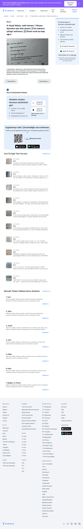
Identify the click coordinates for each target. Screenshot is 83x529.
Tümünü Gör (45, 153)
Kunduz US (6, 415)
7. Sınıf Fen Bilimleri (47, 454)
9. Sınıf (24, 444)
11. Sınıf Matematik (47, 434)
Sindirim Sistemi (46, 505)
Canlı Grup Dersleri (27, 415)
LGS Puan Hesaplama (9, 465)
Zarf (26, 16)
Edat (9, 369)
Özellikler (32, 11)
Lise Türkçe (20, 16)
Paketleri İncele (75, 11)
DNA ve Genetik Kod (48, 497)
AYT (23, 465)
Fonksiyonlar (46, 477)
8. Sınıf (24, 447)
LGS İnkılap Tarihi (47, 445)
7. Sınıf (24, 450)
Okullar (5, 412)
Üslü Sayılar (45, 472)
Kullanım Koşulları (66, 420)
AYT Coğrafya (46, 431)
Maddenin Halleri (47, 502)
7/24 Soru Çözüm (27, 407)
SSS (62, 412)
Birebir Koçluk (26, 412)
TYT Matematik (46, 407)
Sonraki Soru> (44, 81)
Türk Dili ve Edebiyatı (9, 441)
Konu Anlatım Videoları (28, 423)
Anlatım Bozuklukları (48, 511)
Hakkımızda (44, 11)
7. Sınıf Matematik (47, 448)
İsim (9, 297)
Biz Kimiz (63, 407)
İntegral (44, 469)
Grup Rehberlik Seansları (29, 429)
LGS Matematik (46, 437)
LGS (23, 471)
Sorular (12, 16)
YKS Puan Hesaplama (9, 463)
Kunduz (6, 16)
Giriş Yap (53, 11)
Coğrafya (5, 447)
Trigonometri (46, 483)
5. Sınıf (24, 455)
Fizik (4, 433)
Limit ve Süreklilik (47, 464)
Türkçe (5, 444)
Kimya (4, 436)
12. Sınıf (24, 436)
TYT (23, 468)
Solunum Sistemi (47, 508)
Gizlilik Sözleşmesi (69, 59)
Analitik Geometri (47, 486)
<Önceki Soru (10, 81)
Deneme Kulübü (26, 418)
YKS (23, 463)
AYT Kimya (45, 423)
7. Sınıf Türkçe (46, 451)
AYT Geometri (46, 418)
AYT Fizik (44, 420)
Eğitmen (5, 409)
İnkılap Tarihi (6, 453)
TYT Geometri (46, 409)
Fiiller (10, 354)
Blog (62, 409)
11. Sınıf (24, 439)
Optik (43, 494)
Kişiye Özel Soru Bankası (29, 420)
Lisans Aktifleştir (63, 11)
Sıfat (10, 311)
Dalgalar (44, 491)
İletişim (63, 415)
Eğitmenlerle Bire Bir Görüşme (30, 409)
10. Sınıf (24, 441)
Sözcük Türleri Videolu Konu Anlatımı (26, 291)
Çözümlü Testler (26, 426)
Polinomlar (45, 475)
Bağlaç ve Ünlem (14, 383)
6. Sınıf (24, 453)
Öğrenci (5, 407)
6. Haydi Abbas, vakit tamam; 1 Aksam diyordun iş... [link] (44, 16)
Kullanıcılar (20, 11)
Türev (44, 466)
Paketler (5, 418)
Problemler (45, 480)
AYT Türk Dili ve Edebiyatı (49, 429)
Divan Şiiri (45, 516)
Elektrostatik (45, 488)
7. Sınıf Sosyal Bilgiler (48, 456)
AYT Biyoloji (45, 426)
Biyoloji (5, 439)
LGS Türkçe (45, 440)
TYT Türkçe (45, 412)
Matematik (6, 428)
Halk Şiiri (44, 513)
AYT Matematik (46, 415)
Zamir (10, 326)
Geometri (5, 430)
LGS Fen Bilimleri (47, 442)
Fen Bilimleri (6, 450)
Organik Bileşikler (47, 499)
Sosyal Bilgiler (7, 455)
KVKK (63, 418)
